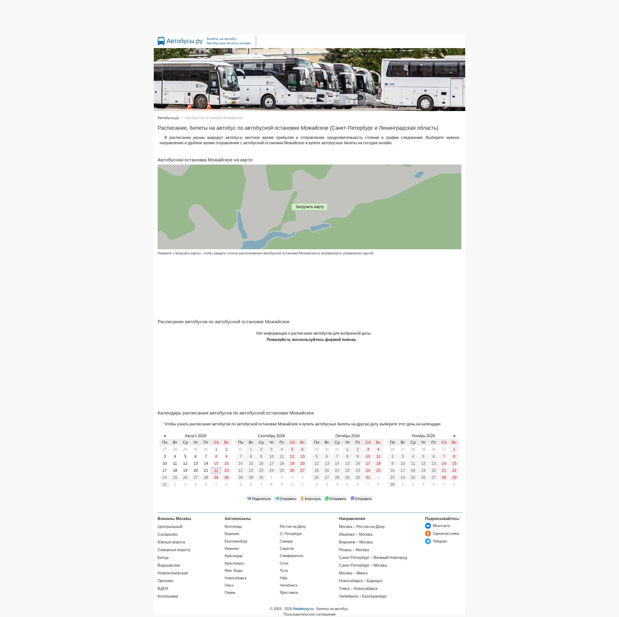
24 (164, 477)
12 (292, 456)
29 (216, 477)
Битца (163, 558)
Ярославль (289, 592)
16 (261, 463)
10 (271, 456)
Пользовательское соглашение (310, 614)
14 (240, 463)
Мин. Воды (234, 570)
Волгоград (233, 526)
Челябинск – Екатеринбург (363, 596)
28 (206, 477)
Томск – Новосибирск (358, 589)
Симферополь (291, 556)
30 (226, 477)
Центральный (170, 527)
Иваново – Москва (355, 534)
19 (292, 463)
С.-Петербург (291, 534)
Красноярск (234, 563)
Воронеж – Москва (356, 542)
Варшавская (169, 565)
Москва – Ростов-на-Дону (362, 527)
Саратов (287, 548)
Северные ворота (174, 550)
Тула (284, 570)
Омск (229, 585)
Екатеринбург (236, 541)
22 (216, 471)
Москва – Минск (353, 573)
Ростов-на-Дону (293, 526)
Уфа (283, 578)
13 (302, 456)
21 (240, 470)
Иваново (232, 548)
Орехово (165, 581)
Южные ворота (171, 542)
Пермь (230, 592)
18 (282, 463)
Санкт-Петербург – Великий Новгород (373, 558)
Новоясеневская (173, 573)
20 (302, 463)
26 (185, 477)
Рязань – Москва (354, 550)
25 (175, 477)
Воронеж (232, 534)
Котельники (168, 596)
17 (271, 463)
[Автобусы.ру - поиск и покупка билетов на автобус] (161, 41)
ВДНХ (163, 589)
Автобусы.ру (185, 41)
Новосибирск (236, 578)
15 (251, 463)
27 (195, 477)
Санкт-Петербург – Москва (363, 565)
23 (226, 470)
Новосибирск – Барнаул (360, 581)
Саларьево (168, 534)
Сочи (284, 563)
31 (164, 484)
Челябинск (289, 585)
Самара (286, 541)
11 (282, 456)
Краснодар (234, 556)
